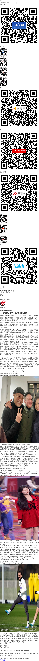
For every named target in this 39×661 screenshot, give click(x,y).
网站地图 (2, 660)
